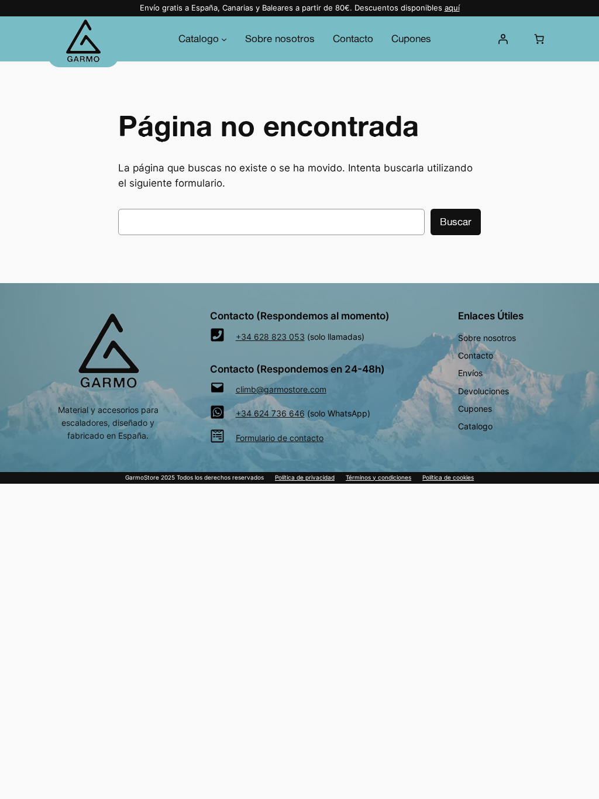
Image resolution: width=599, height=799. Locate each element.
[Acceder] (503, 38)
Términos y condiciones (378, 477)
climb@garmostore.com (281, 389)
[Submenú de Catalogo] (224, 39)
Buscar (455, 221)
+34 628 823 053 (270, 337)
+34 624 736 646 (270, 413)
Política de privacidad (305, 477)
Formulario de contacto (279, 438)
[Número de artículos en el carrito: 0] (538, 38)
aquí (452, 8)
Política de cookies (448, 477)
